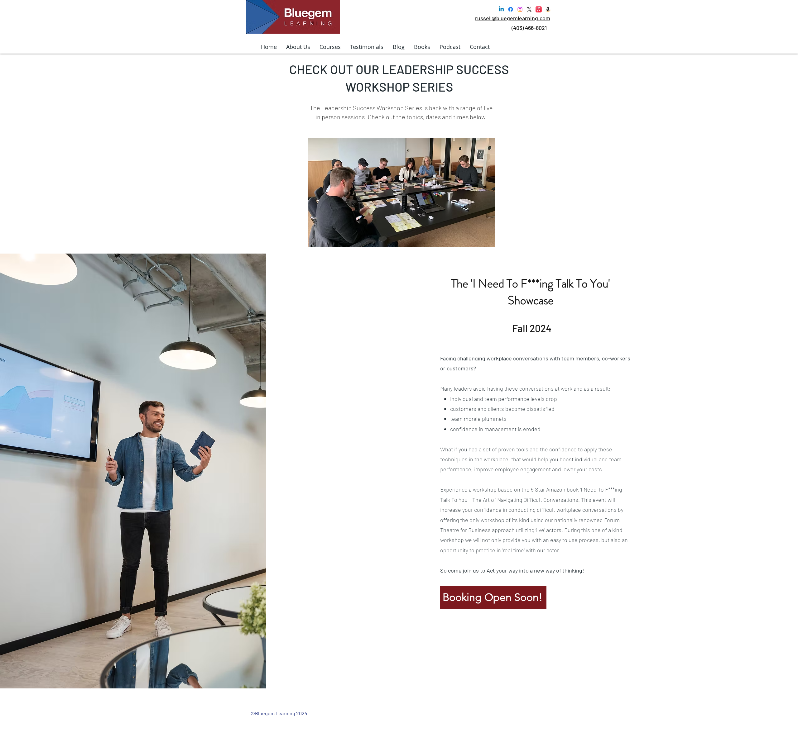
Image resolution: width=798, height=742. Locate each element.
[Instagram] (520, 9)
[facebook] (510, 9)
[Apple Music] (539, 9)
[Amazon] (548, 9)
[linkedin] (501, 9)
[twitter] (529, 9)
